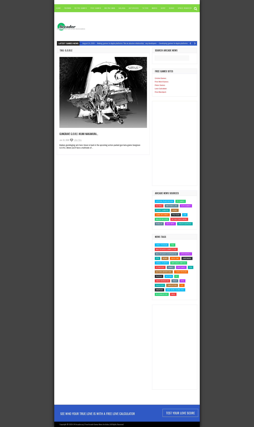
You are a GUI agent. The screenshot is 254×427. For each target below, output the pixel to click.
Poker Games (160, 85)
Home (58, 8)
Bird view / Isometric (175, 290)
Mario (154, 8)
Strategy (160, 267)
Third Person (181, 272)
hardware (187, 258)
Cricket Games (160, 78)
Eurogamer (186, 206)
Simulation (172, 285)
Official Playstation (164, 201)
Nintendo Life (171, 206)
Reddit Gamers (162, 210)
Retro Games (80, 8)
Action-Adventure (163, 272)
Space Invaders (185, 8)
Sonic (171, 8)
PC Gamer (180, 201)
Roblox (159, 224)
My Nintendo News (179, 219)
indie (173, 294)
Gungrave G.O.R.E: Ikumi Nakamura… (78, 134)
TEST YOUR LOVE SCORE (180, 412)
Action (169, 276)
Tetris (145, 8)
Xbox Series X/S (162, 281)
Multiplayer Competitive (166, 249)
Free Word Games (161, 82)
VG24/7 (174, 210)
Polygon (176, 215)
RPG (182, 281)
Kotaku (159, 206)
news (165, 258)
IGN (184, 215)
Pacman (67, 8)
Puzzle (159, 276)
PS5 (190, 267)
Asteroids (134, 8)
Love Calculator (161, 89)
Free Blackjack (160, 92)
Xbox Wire (170, 224)
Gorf (163, 8)
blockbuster (161, 294)
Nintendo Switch (179, 263)
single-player (162, 263)
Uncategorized (184, 224)
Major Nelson (162, 219)
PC (177, 276)
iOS (182, 285)
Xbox (175, 281)
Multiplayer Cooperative (166, 254)
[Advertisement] (138, 26)
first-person (161, 245)
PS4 (172, 245)
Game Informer (162, 215)
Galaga (122, 8)
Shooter (160, 285)
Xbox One (175, 258)
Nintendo (181, 267)
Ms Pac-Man (110, 8)
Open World (186, 254)
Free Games (95, 8)
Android (159, 290)
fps (157, 258)
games (170, 267)
